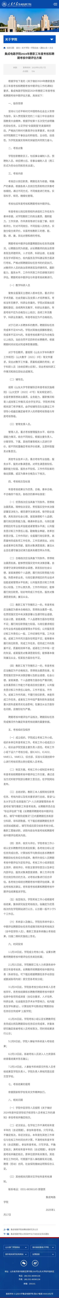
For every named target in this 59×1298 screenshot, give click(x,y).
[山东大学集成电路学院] (17, 4)
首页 (18, 48)
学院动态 (34, 48)
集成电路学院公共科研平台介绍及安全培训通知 (30, 1234)
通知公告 (44, 48)
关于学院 (25, 48)
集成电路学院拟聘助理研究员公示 (24, 1230)
